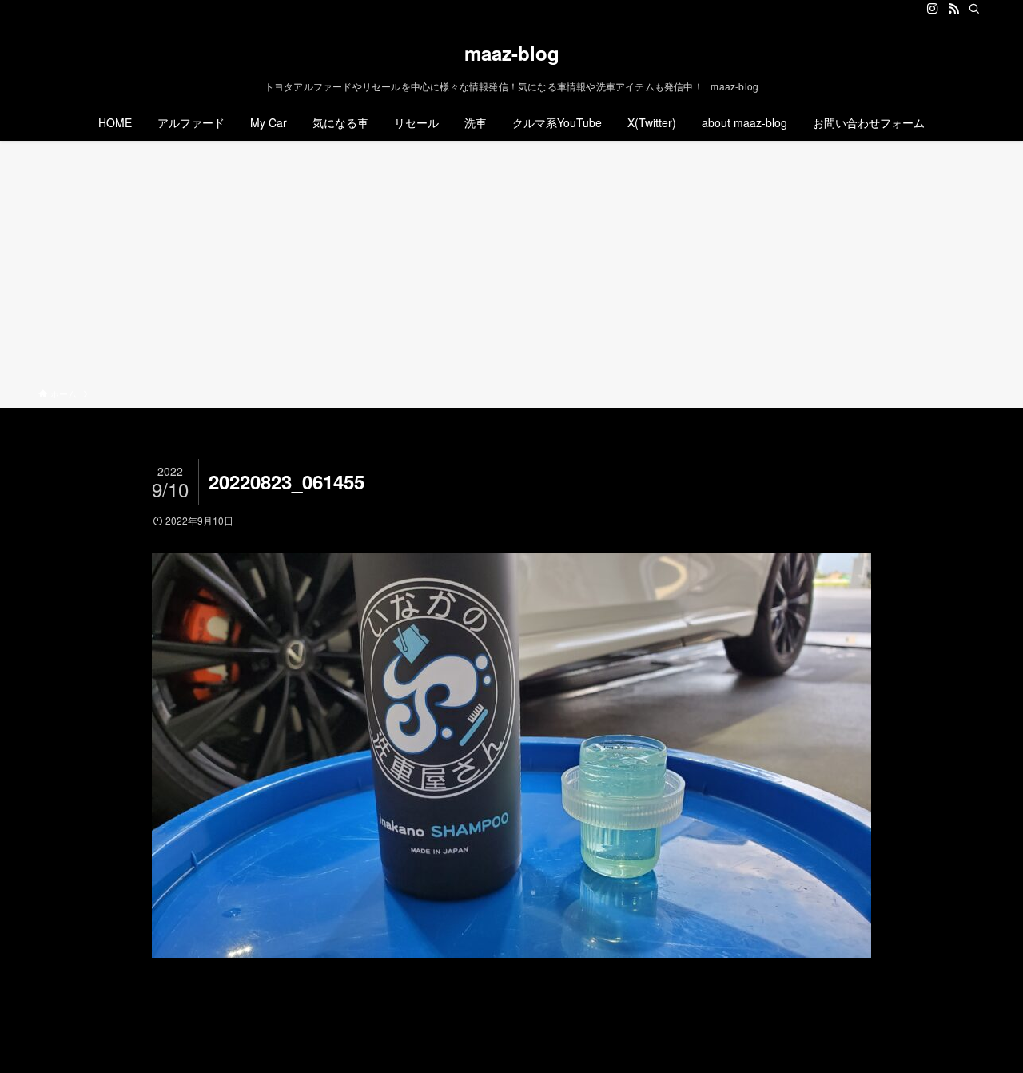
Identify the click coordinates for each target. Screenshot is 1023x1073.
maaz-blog (511, 52)
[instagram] (932, 9)
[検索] (974, 9)
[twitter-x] (912, 9)
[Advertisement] (511, 267)
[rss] (953, 9)
